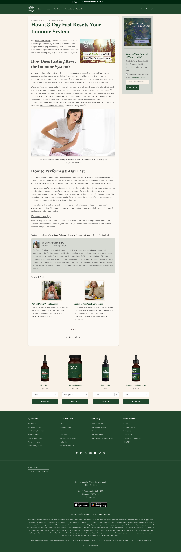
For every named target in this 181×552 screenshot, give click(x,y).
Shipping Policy (65, 427)
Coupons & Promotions (68, 438)
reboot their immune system (52, 106)
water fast (100, 208)
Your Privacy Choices (35, 446)
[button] (71, 329)
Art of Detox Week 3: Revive (87, 304)
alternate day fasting (40, 208)
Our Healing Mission (99, 427)
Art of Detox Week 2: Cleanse (46, 304)
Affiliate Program (129, 427)
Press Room (127, 434)
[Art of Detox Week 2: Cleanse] (51, 290)
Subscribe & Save (34, 427)
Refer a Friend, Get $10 (36, 438)
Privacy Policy (97, 514)
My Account (32, 423)
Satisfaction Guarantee (131, 438)
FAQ (61, 423)
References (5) (40, 216)
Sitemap (107, 514)
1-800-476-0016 (90, 485)
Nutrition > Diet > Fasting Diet (96, 235)
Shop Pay (63, 434)
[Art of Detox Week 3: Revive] (94, 290)
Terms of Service (34, 442)
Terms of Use (76, 514)
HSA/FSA (126, 442)
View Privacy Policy (138, 77)
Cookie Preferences (67, 446)
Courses (95, 431)
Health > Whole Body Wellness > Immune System (61, 235)
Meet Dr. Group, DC (99, 423)
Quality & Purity (97, 434)
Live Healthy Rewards (36, 431)
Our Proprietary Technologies (102, 438)
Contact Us (90, 497)
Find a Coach (64, 442)
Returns (62, 431)
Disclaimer (86, 514)
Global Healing (93, 545)
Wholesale (127, 431)
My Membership (33, 434)
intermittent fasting (39, 194)
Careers (126, 423)
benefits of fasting (42, 41)
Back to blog (74, 337)
